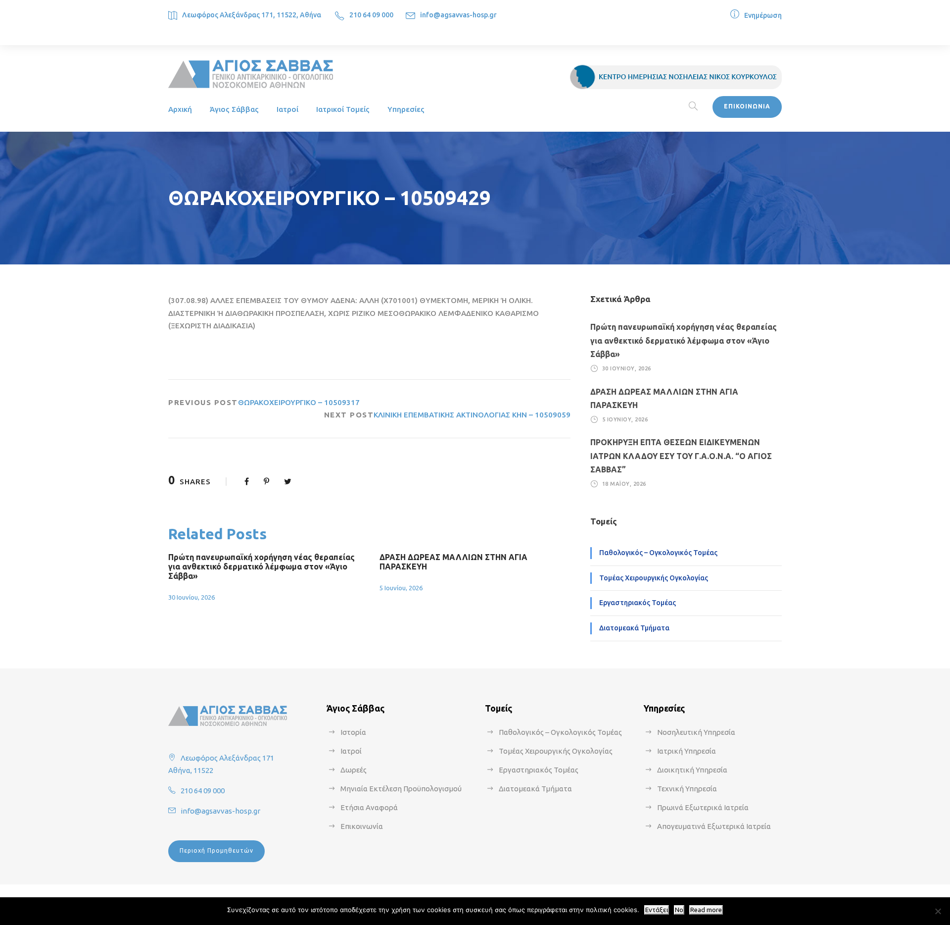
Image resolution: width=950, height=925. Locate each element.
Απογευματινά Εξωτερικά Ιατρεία (714, 826)
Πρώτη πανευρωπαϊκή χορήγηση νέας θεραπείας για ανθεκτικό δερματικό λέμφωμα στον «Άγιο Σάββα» (261, 566)
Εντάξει (656, 910)
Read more (706, 910)
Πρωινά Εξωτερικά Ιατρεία (703, 807)
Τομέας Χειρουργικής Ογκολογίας (653, 578)
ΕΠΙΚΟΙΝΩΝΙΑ (747, 106)
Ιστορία (353, 732)
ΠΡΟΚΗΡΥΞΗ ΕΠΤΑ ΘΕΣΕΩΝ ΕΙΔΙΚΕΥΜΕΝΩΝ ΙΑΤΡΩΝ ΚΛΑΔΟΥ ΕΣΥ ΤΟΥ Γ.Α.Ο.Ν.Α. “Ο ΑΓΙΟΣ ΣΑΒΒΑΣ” (681, 455)
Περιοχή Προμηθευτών (216, 850)
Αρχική (180, 109)
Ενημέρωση (763, 15)
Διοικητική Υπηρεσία (692, 770)
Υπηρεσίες (406, 109)
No (679, 910)
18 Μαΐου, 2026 (624, 484)
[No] (938, 911)
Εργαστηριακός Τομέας (637, 603)
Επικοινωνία (361, 826)
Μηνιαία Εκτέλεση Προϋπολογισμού (401, 788)
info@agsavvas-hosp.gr (458, 15)
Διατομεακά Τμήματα (634, 628)
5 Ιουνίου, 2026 (401, 587)
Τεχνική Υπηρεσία (687, 788)
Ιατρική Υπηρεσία (686, 751)
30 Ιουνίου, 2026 (191, 597)
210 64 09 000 (371, 15)
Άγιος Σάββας (234, 109)
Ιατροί (287, 109)
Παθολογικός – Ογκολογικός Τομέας (658, 553)
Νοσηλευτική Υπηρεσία (696, 732)
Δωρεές (353, 770)
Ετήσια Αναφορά (369, 807)
